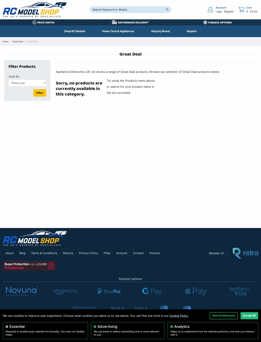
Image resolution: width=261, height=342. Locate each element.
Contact (138, 253)
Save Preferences (223, 315)
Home (6, 41)
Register (229, 11)
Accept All (249, 315)
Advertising (107, 326)
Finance (154, 253)
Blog (22, 253)
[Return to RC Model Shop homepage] (35, 9)
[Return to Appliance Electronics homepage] (103, 238)
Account (121, 253)
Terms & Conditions (44, 253)
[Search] (167, 9)
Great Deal (18, 41)
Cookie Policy (179, 315)
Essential (17, 326)
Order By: (14, 76)
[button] (29, 66)
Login (219, 11)
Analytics (182, 326)
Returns (68, 253)
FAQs (107, 253)
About (10, 253)
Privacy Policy (88, 253)
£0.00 (253, 11)
